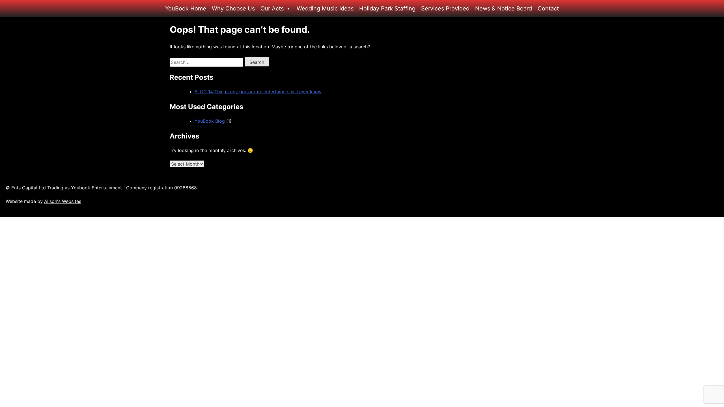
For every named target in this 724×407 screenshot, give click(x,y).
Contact (548, 8)
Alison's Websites (62, 201)
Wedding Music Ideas (325, 8)
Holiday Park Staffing (387, 8)
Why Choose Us (233, 8)
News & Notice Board (503, 8)
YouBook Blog (210, 121)
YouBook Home (185, 8)
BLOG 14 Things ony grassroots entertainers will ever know (258, 91)
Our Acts (272, 8)
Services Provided (445, 8)
